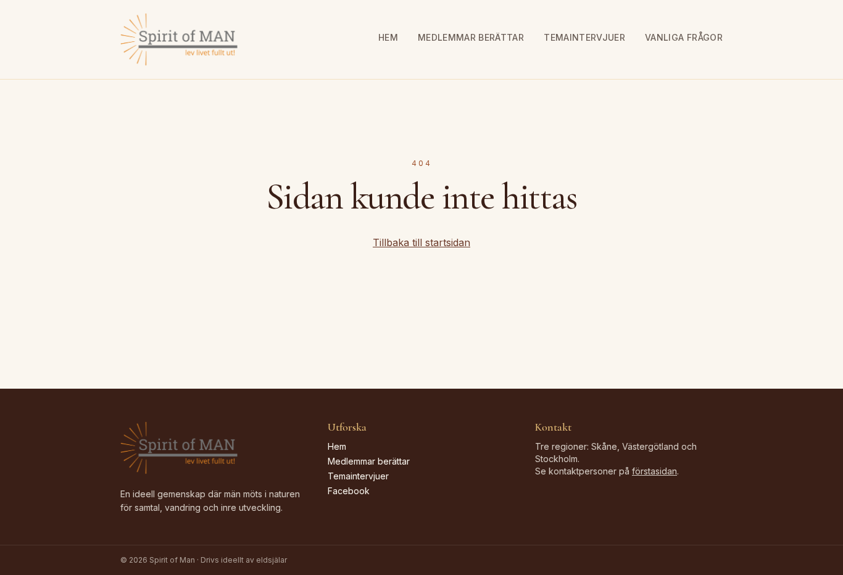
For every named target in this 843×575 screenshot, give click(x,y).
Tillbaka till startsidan (421, 242)
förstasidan (654, 471)
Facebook (349, 491)
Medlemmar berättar (471, 37)
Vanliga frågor (684, 37)
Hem (388, 37)
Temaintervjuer (584, 37)
